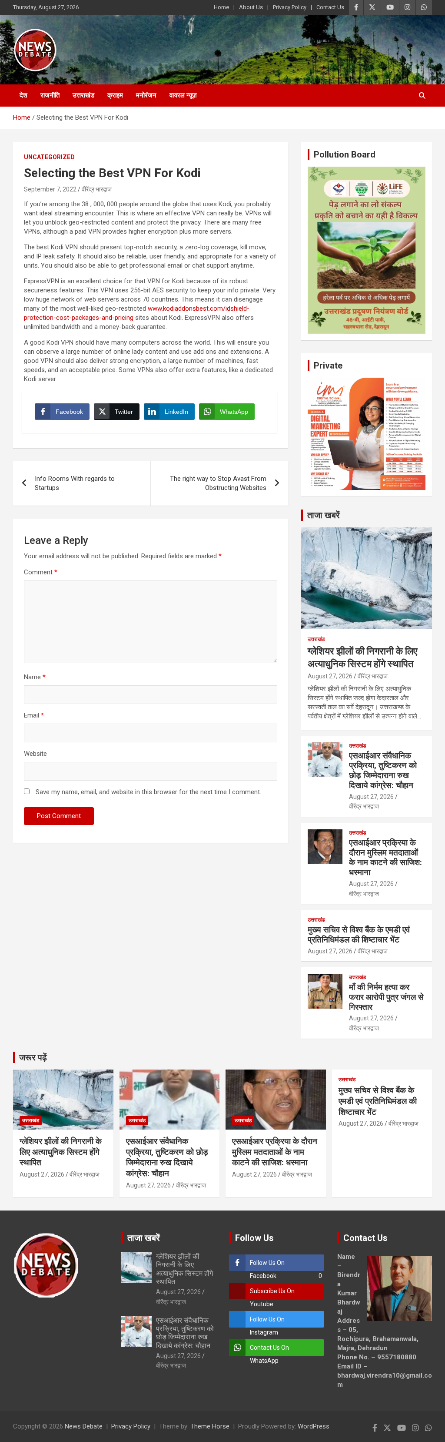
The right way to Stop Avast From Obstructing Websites (218, 483)
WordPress (313, 1426)
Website (35, 754)
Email (34, 715)
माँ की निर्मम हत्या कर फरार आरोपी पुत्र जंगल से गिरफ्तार (386, 997)
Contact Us (330, 7)
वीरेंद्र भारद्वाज (97, 189)
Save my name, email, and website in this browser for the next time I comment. (148, 792)
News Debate (84, 1426)
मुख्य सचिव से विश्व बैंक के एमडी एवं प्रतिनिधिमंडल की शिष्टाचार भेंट (359, 935)
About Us (251, 7)
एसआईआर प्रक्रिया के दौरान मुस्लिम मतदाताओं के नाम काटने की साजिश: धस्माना (385, 857)
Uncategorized (49, 157)
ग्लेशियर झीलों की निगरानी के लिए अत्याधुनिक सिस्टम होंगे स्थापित (61, 1151)
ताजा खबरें (323, 515)
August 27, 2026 (330, 676)
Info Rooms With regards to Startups (75, 483)
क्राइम (115, 95)
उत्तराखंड (83, 95)
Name (35, 677)
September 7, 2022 (50, 189)
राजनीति (50, 95)
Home (221, 7)
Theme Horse (209, 1426)
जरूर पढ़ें (33, 1057)
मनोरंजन (146, 95)
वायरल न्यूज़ (183, 95)
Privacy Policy (289, 7)
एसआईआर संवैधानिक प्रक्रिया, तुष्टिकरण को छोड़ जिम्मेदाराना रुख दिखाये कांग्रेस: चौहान (383, 770)
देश (23, 95)
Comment (40, 572)
